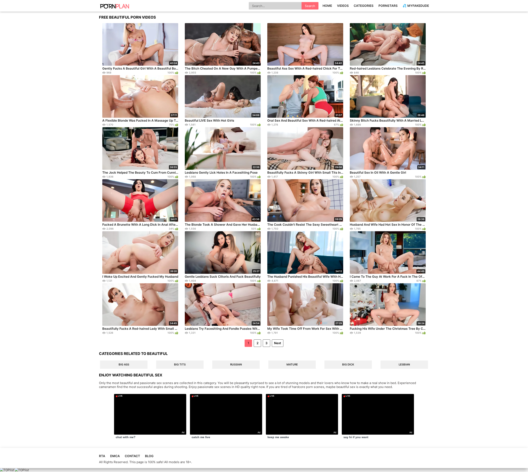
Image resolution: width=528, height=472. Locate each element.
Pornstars (388, 6)
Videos (343, 6)
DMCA (115, 456)
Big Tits (180, 364)
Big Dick (348, 364)
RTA (102, 456)
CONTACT (132, 456)
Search (310, 6)
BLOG (149, 456)
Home (327, 6)
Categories (364, 6)
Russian (236, 364)
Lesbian (404, 364)
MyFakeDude (418, 6)
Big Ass (124, 364)
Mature (292, 364)
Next (277, 343)
